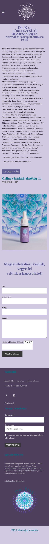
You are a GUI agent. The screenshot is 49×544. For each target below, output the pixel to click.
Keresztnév (10, 415)
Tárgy (4, 307)
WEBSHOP (10, 182)
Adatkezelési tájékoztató (15, 481)
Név (3, 286)
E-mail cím (6, 297)
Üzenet (5, 318)
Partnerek (9, 403)
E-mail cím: (9, 425)
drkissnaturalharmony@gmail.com (25, 381)
